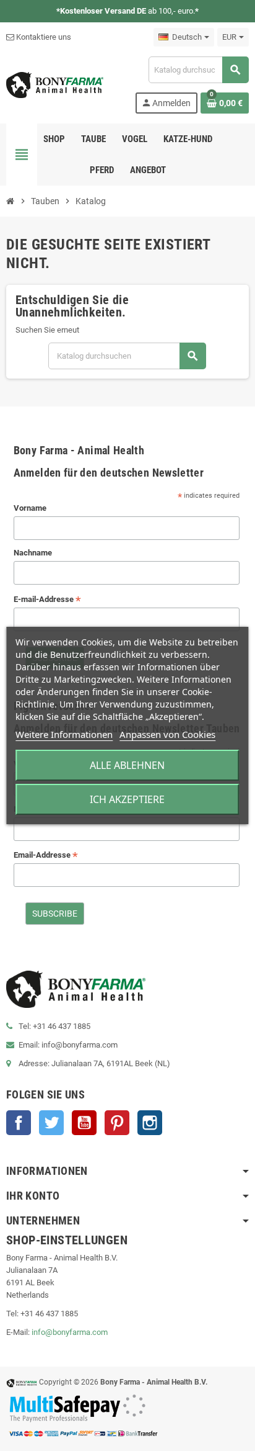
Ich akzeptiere (127, 799)
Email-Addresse (46, 855)
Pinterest (117, 1122)
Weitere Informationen (64, 734)
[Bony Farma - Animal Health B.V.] (54, 84)
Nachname (33, 552)
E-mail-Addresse (47, 600)
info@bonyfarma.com (70, 1332)
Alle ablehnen (127, 765)
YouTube (84, 1122)
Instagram (149, 1122)
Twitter (51, 1122)
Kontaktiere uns (42, 37)
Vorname (30, 508)
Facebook (18, 1122)
